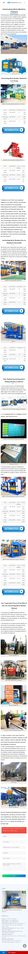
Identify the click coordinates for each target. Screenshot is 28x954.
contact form (6, 821)
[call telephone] (24, 2)
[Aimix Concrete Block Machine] (14, 2)
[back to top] (25, 946)
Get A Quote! (12, 952)
